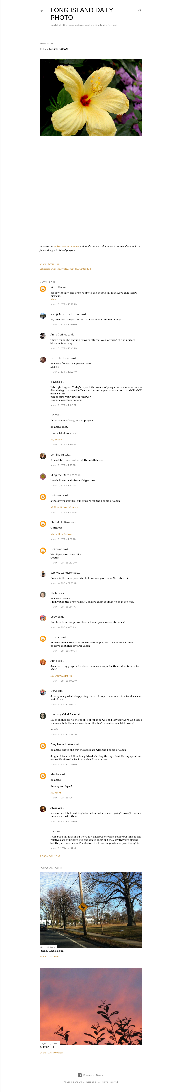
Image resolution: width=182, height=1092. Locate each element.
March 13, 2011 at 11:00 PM (63, 405)
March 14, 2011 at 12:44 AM (63, 606)
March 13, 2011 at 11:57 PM (63, 539)
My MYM (55, 792)
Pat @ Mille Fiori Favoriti (65, 314)
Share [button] (43, 263)
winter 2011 (85, 268)
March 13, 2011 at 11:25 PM (63, 465)
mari (53, 831)
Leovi (53, 616)
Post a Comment (50, 856)
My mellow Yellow (61, 534)
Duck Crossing (52, 950)
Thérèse (55, 637)
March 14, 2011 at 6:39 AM (63, 627)
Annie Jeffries (58, 334)
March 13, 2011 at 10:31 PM (63, 324)
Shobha (55, 593)
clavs (53, 381)
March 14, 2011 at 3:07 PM (63, 764)
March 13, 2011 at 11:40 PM (63, 485)
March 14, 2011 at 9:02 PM (63, 821)
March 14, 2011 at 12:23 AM (63, 583)
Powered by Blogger (93, 1075)
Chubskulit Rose (60, 522)
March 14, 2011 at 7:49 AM (63, 650)
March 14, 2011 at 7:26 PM (63, 797)
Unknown (56, 495)
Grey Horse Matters (62, 744)
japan (50, 268)
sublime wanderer (61, 572)
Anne (53, 660)
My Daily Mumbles (61, 675)
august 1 (47, 1047)
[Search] (140, 9)
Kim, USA (56, 287)
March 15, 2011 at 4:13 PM (63, 848)
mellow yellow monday (66, 246)
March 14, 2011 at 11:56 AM (63, 704)
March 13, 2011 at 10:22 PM (63, 304)
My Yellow (56, 439)
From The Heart (60, 358)
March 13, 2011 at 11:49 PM (63, 512)
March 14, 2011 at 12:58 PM (63, 734)
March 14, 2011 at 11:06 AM (63, 680)
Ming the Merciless (62, 475)
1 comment (54, 956)
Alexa (53, 807)
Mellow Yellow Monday (64, 507)
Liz (52, 415)
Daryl (53, 690)
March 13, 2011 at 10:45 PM (63, 348)
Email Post (54, 263)
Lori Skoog (57, 454)
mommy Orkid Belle (63, 714)
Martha (54, 774)
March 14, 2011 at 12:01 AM (63, 562)
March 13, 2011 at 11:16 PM (63, 444)
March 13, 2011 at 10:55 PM (63, 371)
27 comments (55, 1052)
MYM (53, 299)
